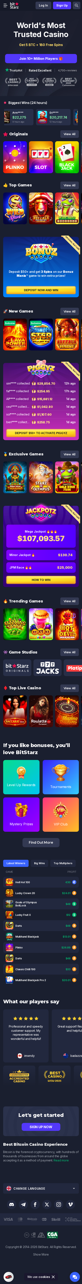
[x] (47, 1204)
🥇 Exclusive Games (23, 454)
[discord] (11, 1204)
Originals (18, 134)
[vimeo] (70, 1204)
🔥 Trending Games (23, 601)
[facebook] (35, 1204)
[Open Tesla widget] (9, 1277)
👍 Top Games (17, 185)
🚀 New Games (18, 311)
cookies (44, 1277)
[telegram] (23, 1204)
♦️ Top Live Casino (22, 688)
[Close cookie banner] (53, 1276)
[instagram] (58, 1204)
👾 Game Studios (20, 652)
